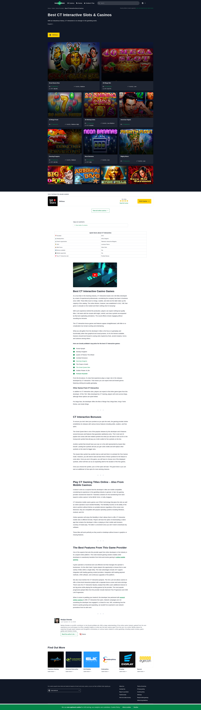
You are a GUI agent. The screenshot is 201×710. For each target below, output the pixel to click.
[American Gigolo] (136, 105)
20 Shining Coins (90, 119)
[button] (95, 275)
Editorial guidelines (142, 700)
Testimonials (122, 694)
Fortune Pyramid (81, 373)
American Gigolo (126, 119)
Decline (136, 707)
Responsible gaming (142, 697)
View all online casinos (99, 210)
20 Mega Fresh (53, 119)
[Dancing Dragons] (65, 141)
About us (121, 686)
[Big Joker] (60, 175)
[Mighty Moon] (136, 141)
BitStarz (55, 35)
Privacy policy (141, 689)
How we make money (125, 697)
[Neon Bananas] (100, 141)
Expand (50, 24)
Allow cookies (126, 707)
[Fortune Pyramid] (113, 175)
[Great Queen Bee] (74, 61)
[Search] (99, 3)
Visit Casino (145, 201)
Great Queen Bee (54, 83)
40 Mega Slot (107, 83)
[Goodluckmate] (60, 3)
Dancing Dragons (54, 156)
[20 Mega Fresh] (65, 105)
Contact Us (122, 689)
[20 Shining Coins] (100, 105)
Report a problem (124, 692)
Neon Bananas (89, 156)
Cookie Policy (115, 707)
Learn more (53, 672)
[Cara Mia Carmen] (140, 175)
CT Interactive (54, 86)
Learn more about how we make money (144, 8)
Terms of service (141, 686)
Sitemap (139, 694)
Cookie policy (141, 692)
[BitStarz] (53, 201)
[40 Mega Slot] (127, 61)
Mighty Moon (125, 156)
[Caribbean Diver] (87, 175)
